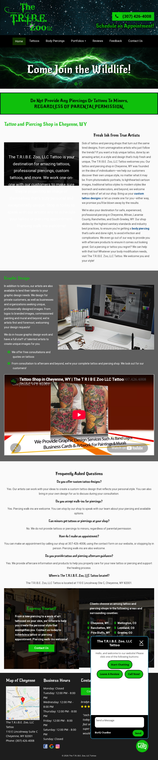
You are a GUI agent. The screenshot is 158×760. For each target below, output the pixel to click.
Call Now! (134, 674)
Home (19, 41)
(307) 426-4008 (136, 16)
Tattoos (34, 41)
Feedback (116, 41)
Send (138, 733)
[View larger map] (23, 718)
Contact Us (135, 41)
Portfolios (77, 41)
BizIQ (98, 732)
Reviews (98, 41)
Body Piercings (55, 41)
